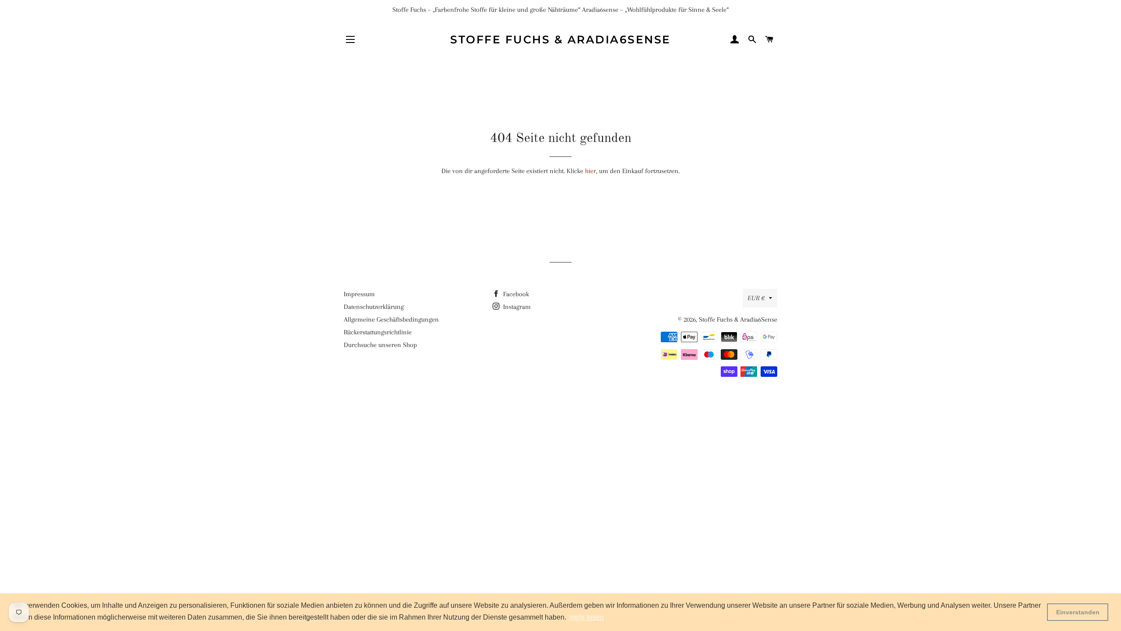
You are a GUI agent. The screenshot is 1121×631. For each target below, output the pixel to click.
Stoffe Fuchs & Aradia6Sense (560, 39)
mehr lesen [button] (586, 617)
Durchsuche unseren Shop (380, 345)
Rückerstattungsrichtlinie (378, 332)
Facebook (515, 294)
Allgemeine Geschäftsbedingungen (391, 319)
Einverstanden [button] (1078, 612)
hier (590, 171)
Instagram (516, 307)
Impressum (359, 294)
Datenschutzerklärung (374, 307)
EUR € (756, 298)
